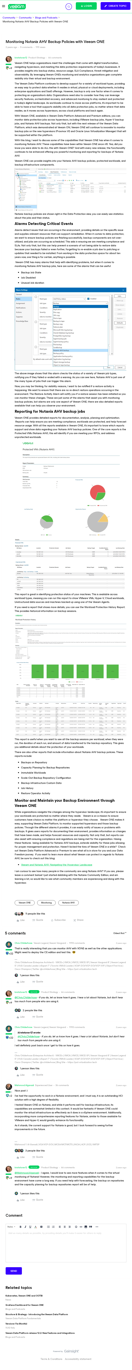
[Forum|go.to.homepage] (17, 6)
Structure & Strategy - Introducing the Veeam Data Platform (36, 1314)
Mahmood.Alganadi (24, 1085)
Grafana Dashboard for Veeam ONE (24, 1305)
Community (9, 18)
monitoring (46, 903)
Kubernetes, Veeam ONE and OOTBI (24, 1296)
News (8, 1299)
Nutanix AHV (68, 903)
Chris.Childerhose (23, 943)
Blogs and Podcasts (46, 18)
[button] (3, 7)
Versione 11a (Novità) (16, 1324)
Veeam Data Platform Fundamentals (23, 1318)
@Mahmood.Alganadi (27, 1173)
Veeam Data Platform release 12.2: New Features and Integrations (40, 1333)
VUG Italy (10, 1327)
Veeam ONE (25, 903)
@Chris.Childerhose (26, 997)
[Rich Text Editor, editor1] (66, 1246)
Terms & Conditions (51, 1359)
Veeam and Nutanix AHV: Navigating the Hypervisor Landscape (56, 865)
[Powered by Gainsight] (66, 1352)
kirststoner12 (21, 57)
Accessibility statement (78, 1359)
